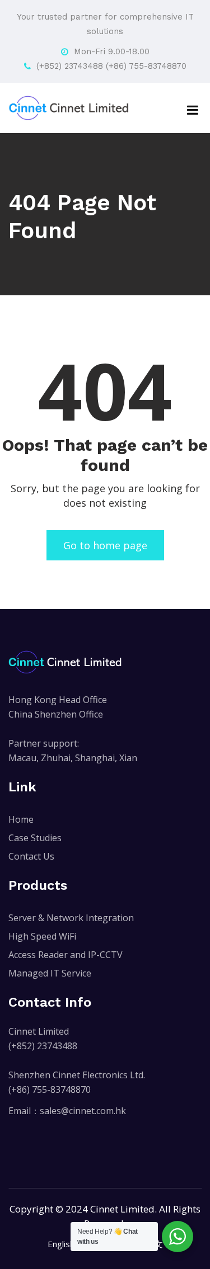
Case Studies (35, 838)
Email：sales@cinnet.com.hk (67, 1111)
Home (21, 819)
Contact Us (31, 856)
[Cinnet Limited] (68, 108)
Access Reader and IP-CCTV (65, 955)
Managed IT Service (49, 973)
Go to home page (105, 545)
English (61, 1243)
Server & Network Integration (71, 918)
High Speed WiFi (42, 936)
